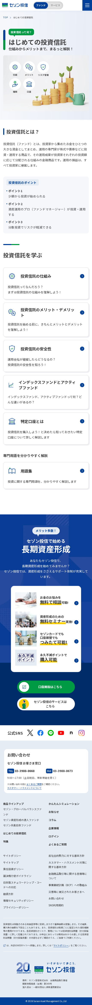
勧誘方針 (8, 894)
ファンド (41, 5)
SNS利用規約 (56, 905)
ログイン (54, 836)
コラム (52, 820)
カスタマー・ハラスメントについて (24, 787)
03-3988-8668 (21, 771)
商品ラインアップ (13, 803)
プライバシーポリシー (16, 907)
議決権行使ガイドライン (17, 876)
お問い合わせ (56, 898)
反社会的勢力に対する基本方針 (67, 855)
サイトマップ (11, 862)
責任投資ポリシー (13, 869)
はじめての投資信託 (14, 833)
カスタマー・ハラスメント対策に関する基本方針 (68, 865)
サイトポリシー (12, 855)
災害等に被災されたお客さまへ (67, 892)
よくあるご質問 (34, 784)
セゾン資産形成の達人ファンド (21, 820)
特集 (5, 841)
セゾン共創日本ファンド (17, 825)
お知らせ (54, 812)
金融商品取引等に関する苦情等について (68, 876)
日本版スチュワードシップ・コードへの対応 (22, 885)
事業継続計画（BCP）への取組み (68, 885)
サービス (55, 5)
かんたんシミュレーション (64, 803)
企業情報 (54, 828)
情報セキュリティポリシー (18, 900)
